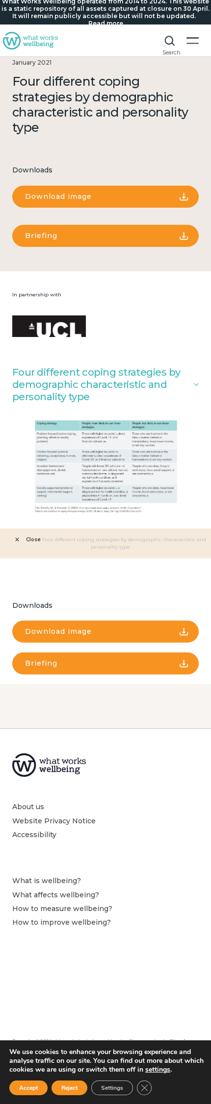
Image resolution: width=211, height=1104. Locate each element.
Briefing (41, 235)
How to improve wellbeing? (61, 922)
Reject (69, 1088)
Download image (58, 196)
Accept (28, 1088)
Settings (112, 1088)
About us (28, 806)
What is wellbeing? (46, 880)
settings (157, 1069)
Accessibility (34, 834)
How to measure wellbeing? (62, 908)
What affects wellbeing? (55, 894)
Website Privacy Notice (54, 820)
